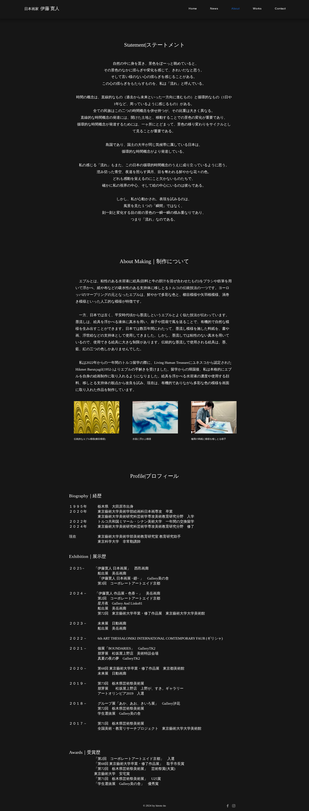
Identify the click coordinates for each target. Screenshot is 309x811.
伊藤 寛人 (49, 8)
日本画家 (32, 9)
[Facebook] (227, 806)
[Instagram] (234, 806)
